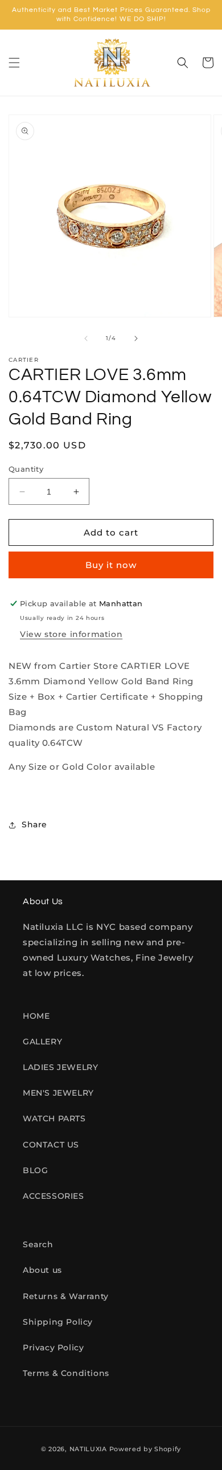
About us (42, 1270)
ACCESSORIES (53, 1196)
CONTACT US (51, 1145)
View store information (71, 634)
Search (38, 1244)
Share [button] (34, 824)
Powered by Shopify (145, 1449)
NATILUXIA (89, 1449)
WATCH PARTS (54, 1118)
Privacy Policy (53, 1347)
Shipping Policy (58, 1322)
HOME (36, 1016)
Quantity (26, 468)
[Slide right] (136, 338)
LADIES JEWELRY (60, 1067)
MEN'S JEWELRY (58, 1093)
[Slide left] (85, 338)
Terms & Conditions (66, 1373)
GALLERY (42, 1041)
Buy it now (111, 565)
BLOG (35, 1170)
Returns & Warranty (66, 1296)
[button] (14, 62)
